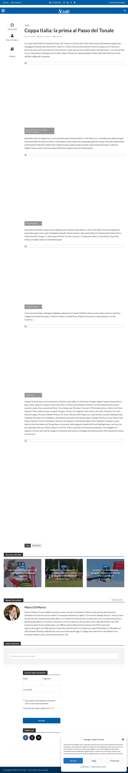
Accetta (73, 761)
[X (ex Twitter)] (32, 737)
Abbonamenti (16, 3)
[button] (123, 739)
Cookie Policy (84, 766)
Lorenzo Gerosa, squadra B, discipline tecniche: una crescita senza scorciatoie (105, 573)
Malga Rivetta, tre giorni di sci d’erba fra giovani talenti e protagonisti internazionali (64, 573)
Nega (94, 761)
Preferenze (114, 761)
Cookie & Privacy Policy (98, 766)
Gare (26, 25)
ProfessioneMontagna (117, 3)
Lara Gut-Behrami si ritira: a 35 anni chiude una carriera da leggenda (22, 573)
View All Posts (117, 600)
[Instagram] (38, 737)
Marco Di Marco (12, 40)
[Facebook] (25, 737)
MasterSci (36, 545)
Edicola (5, 3)
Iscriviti (41, 720)
